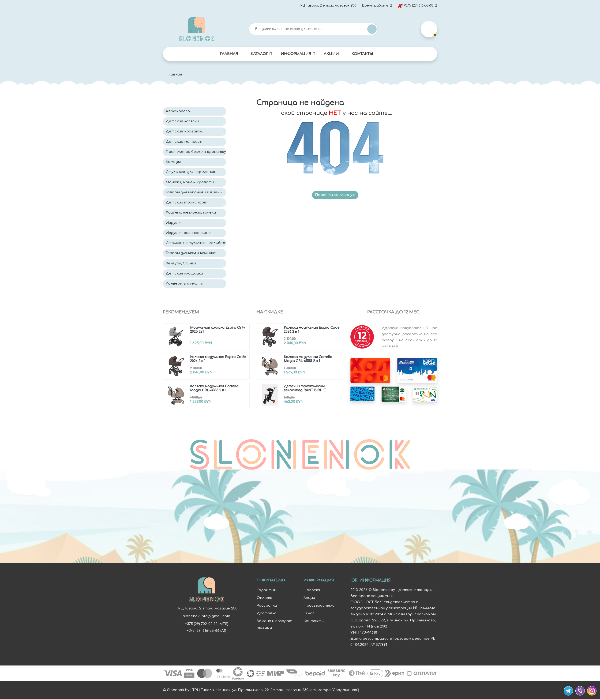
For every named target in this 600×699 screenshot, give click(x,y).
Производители (319, 606)
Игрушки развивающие (188, 233)
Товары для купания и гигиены (194, 192)
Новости (312, 590)
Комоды (173, 162)
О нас (309, 613)
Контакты (362, 54)
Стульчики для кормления (190, 172)
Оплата (264, 598)
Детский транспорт (186, 202)
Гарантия (266, 590)
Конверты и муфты (184, 284)
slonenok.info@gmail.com (206, 616)
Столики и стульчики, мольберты (196, 243)
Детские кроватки (184, 131)
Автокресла (178, 111)
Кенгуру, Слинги (181, 263)
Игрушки (174, 223)
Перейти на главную (335, 195)
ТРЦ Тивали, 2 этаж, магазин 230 (327, 5)
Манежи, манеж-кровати (190, 182)
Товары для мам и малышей (192, 253)
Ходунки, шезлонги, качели (191, 212)
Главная (229, 54)
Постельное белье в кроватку (196, 152)
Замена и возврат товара (274, 624)
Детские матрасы (184, 142)
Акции (331, 54)
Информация (296, 54)
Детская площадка (184, 273)
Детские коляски (182, 121)
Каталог (259, 54)
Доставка (267, 613)
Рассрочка (267, 606)
